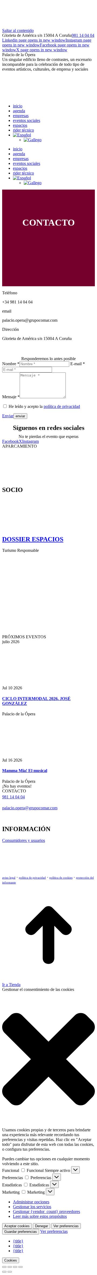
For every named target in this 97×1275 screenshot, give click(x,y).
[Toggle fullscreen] (15, 1267)
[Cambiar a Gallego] (32, 139)
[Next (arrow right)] (10, 1272)
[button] (48, 1059)
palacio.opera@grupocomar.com (29, 808)
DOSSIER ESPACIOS (32, 539)
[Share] (10, 1267)
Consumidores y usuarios (23, 840)
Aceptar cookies (17, 1226)
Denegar (41, 1226)
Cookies (10, 1260)
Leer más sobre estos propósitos (40, 1216)
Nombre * (10, 363)
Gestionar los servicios (32, 1206)
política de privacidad (62, 406)
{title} (18, 1241)
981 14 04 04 (83, 35)
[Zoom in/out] (20, 1267)
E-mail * (77, 363)
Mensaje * (11, 396)
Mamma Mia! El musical (24, 770)
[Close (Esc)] (4, 1267)
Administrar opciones (31, 1202)
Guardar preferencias (20, 1232)
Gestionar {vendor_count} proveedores (46, 1211)
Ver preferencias (66, 1226)
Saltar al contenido (18, 30)
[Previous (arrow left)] (4, 1272)
